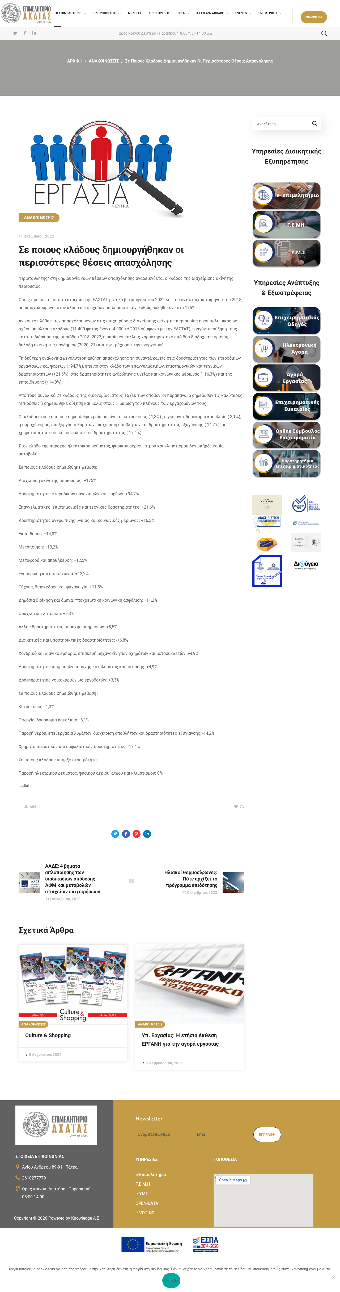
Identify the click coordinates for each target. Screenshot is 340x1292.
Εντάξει (171, 1280)
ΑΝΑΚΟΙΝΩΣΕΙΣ (104, 61)
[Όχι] (333, 1277)
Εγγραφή (267, 1134)
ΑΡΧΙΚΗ (74, 61)
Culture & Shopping (48, 1035)
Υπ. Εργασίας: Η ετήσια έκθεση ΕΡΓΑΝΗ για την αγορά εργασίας (180, 1039)
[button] (313, 17)
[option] (73, 1002)
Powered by (73, 1218)
